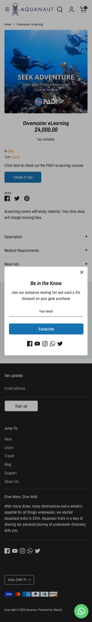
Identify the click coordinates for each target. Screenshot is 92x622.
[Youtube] (37, 343)
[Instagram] (45, 343)
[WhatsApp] (52, 343)
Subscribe (46, 329)
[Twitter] (60, 343)
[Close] (82, 272)
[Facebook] (29, 343)
